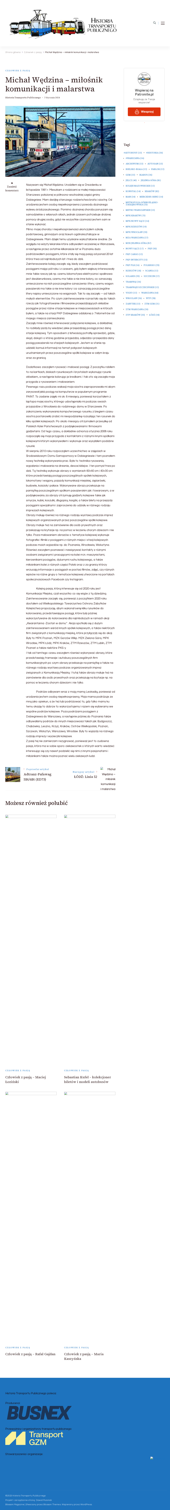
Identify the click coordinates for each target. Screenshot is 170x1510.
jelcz (131, 180)
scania (151, 271)
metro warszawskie (140, 210)
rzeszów (133, 271)
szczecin (152, 276)
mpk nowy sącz (137, 221)
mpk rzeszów (136, 227)
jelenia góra (151, 180)
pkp (152, 248)
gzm (130, 175)
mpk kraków (135, 215)
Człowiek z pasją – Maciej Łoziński (25, 1079)
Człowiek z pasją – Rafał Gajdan (30, 1354)
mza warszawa (137, 238)
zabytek (133, 304)
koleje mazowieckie (140, 186)
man (130, 197)
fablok (157, 169)
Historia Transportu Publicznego (23, 97)
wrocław (134, 298)
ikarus (145, 175)
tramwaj (133, 282)
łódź (154, 315)
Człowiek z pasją (17, 70)
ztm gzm (151, 304)
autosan (155, 164)
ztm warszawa (137, 309)
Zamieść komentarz (12, 188)
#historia (154, 153)
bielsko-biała (136, 169)
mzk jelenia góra (138, 243)
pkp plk (132, 265)
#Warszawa (135, 158)
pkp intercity (136, 260)
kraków (152, 191)
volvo (131, 293)
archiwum (134, 164)
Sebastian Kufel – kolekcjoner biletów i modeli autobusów (87, 1079)
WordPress (86, 1504)
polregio (151, 265)
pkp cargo (134, 254)
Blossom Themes (52, 1504)
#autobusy (133, 153)
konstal (133, 191)
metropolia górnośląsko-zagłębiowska (142, 203)
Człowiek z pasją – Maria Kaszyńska (84, 1356)
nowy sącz (135, 248)
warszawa (149, 293)
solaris (133, 276)
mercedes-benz (151, 197)
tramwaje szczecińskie (142, 287)
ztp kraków (135, 315)
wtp (151, 298)
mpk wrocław (136, 232)
